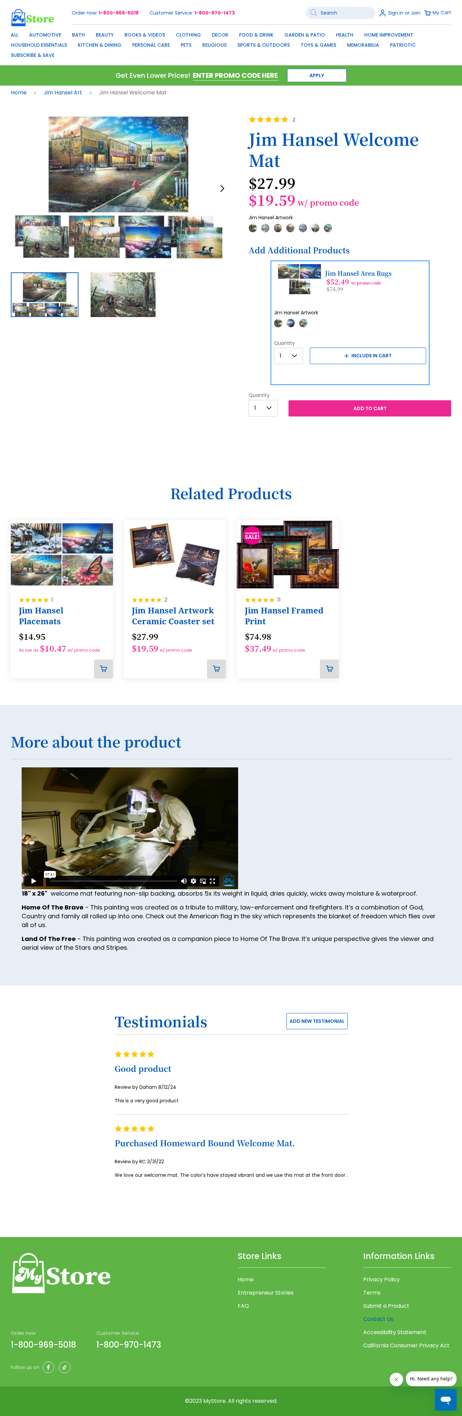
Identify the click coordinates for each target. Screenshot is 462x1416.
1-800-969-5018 (119, 12)
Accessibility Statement (394, 1332)
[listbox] (350, 230)
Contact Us (378, 1319)
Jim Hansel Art (64, 92)
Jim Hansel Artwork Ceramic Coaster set (173, 615)
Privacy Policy (381, 1279)
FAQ (243, 1306)
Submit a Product (386, 1306)
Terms (371, 1293)
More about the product (96, 741)
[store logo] (33, 17)
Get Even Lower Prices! (153, 75)
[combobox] (340, 13)
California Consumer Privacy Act (406, 1345)
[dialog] (231, 43)
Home (19, 92)
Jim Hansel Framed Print (284, 615)
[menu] (231, 43)
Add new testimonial (317, 1021)
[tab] (231, 745)
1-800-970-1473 (214, 12)
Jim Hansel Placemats (41, 615)
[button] (222, 188)
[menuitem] (14, 34)
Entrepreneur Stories (266, 1293)
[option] (253, 228)
